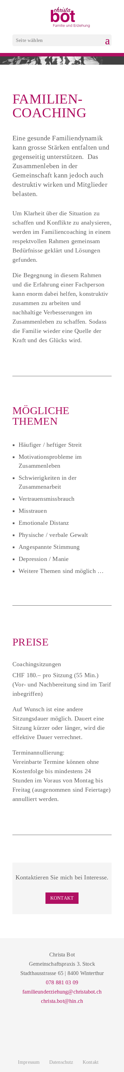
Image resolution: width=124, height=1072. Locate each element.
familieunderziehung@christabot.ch (62, 992)
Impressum (29, 1062)
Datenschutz (61, 1062)
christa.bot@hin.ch (62, 1001)
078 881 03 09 (62, 982)
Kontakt (62, 898)
